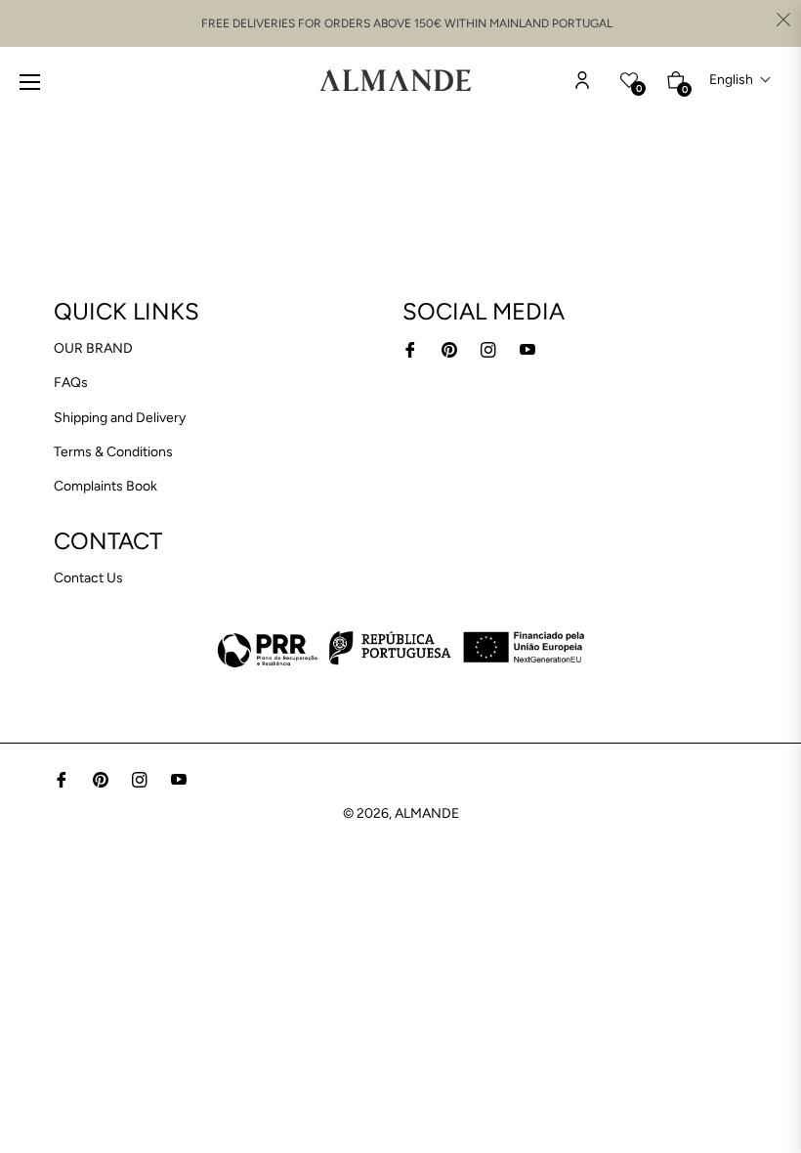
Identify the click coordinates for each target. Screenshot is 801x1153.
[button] (740, 80)
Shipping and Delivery (120, 417)
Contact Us (88, 578)
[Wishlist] (582, 80)
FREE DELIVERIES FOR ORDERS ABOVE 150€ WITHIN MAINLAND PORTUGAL (406, 23)
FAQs (71, 382)
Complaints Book (105, 486)
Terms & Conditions (113, 452)
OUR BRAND (93, 348)
